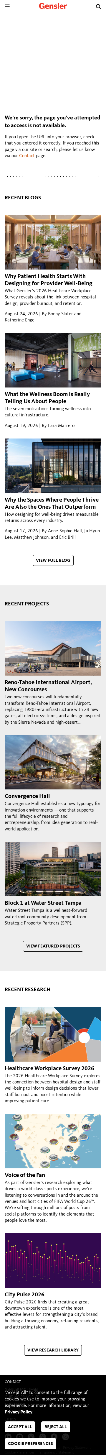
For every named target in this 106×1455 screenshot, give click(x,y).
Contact (27, 156)
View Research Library (53, 1351)
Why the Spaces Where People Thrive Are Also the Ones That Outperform (52, 503)
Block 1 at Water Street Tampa (43, 903)
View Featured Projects (53, 947)
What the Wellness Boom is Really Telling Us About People (47, 398)
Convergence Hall (27, 796)
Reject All (55, 1427)
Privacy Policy (18, 1412)
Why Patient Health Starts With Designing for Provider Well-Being (48, 280)
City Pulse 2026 (24, 1295)
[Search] (98, 6)
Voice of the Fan (25, 1175)
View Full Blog (53, 561)
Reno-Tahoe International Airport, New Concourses (48, 686)
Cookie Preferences (30, 1444)
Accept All (20, 1427)
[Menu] (7, 6)
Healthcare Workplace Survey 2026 (49, 1069)
